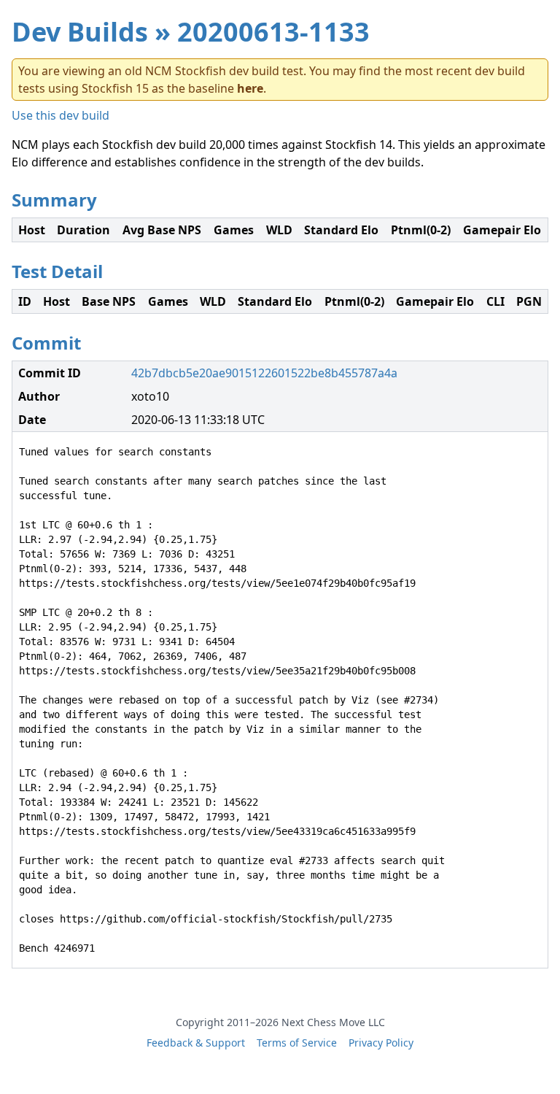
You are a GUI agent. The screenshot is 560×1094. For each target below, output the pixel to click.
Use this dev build (60, 115)
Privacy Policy (381, 1042)
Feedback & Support (196, 1042)
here (250, 88)
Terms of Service (297, 1042)
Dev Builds (80, 32)
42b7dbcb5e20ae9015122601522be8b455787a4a (264, 373)
